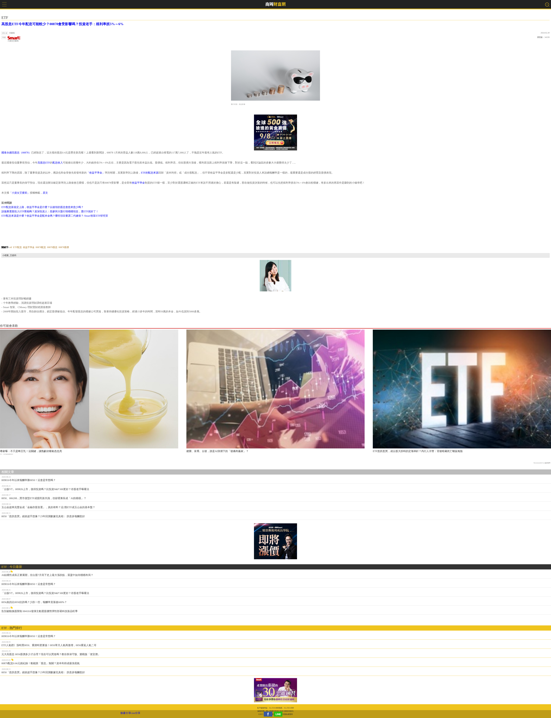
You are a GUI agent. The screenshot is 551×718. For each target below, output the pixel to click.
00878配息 (41, 247)
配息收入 (58, 162)
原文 (45, 192)
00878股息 (52, 247)
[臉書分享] (269, 714)
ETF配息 (17, 247)
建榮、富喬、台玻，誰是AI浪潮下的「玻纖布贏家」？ (217, 451)
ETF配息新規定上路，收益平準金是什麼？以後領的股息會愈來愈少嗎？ (42, 207)
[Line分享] (279, 714)
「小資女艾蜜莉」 (19, 192)
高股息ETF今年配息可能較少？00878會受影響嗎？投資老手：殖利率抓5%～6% (62, 24)
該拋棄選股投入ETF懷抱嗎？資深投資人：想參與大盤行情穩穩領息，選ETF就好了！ (49, 211)
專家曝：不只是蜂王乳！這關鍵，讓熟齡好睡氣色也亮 (31, 451)
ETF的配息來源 (149, 172)
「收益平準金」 (96, 172)
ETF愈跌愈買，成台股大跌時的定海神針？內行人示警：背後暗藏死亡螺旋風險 (418, 451)
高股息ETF (44, 162)
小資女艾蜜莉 (13, 41)
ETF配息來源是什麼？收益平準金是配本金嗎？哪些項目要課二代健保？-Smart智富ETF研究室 (54, 215)
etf (11, 247)
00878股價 (64, 247)
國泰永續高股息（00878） (16, 152)
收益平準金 (138, 182)
